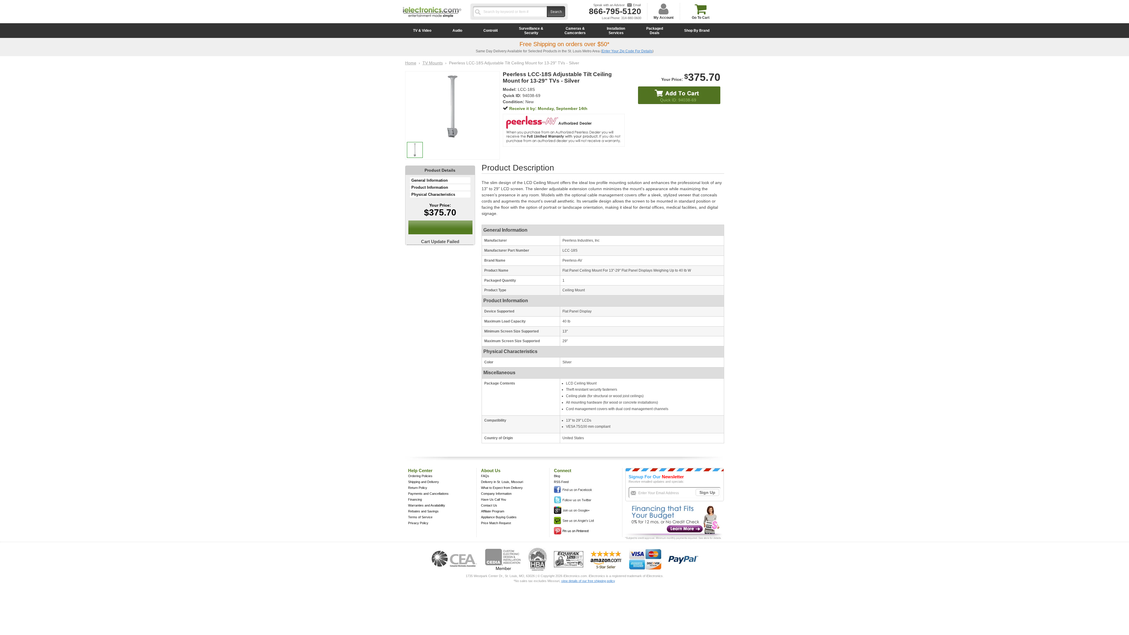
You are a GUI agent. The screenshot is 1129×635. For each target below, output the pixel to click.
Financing (415, 499)
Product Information (429, 187)
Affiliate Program (492, 511)
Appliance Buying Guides (499, 517)
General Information (429, 180)
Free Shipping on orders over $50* (564, 44)
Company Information (496, 493)
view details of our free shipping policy (588, 581)
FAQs (485, 476)
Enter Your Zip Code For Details (627, 51)
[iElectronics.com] (432, 18)
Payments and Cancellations (428, 493)
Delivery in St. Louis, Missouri (502, 482)
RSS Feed (561, 482)
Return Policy (417, 487)
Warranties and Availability (426, 505)
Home (410, 63)
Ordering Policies (420, 476)
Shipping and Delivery (423, 482)
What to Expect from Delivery (502, 487)
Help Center (420, 470)
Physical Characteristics (433, 194)
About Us (490, 470)
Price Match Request (496, 523)
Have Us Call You (493, 499)
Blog (557, 476)
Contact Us (489, 505)
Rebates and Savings (423, 511)
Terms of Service (420, 517)
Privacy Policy (418, 523)
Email (637, 5)
